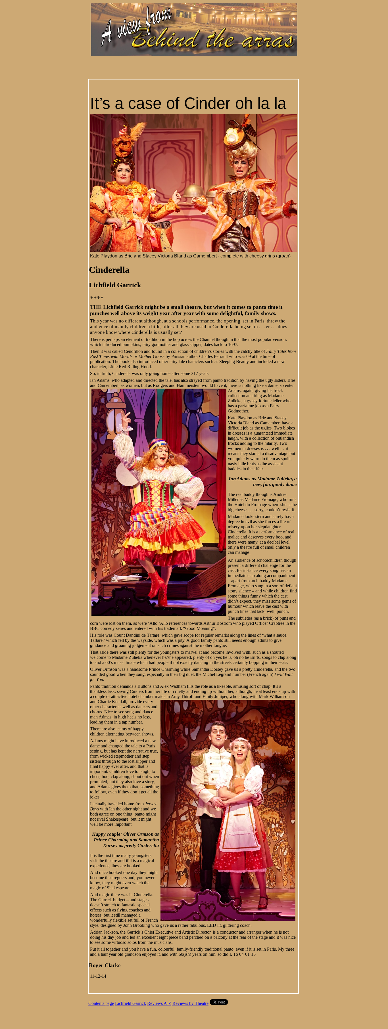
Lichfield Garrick (130, 1003)
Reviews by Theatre (190, 1003)
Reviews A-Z (159, 1003)
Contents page (101, 1003)
